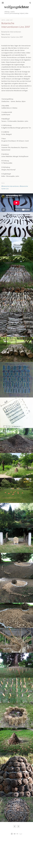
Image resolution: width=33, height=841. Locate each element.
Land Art (9, 20)
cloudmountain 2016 (18, 826)
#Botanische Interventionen (10, 186)
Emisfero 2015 (14, 826)
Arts (3, 20)
